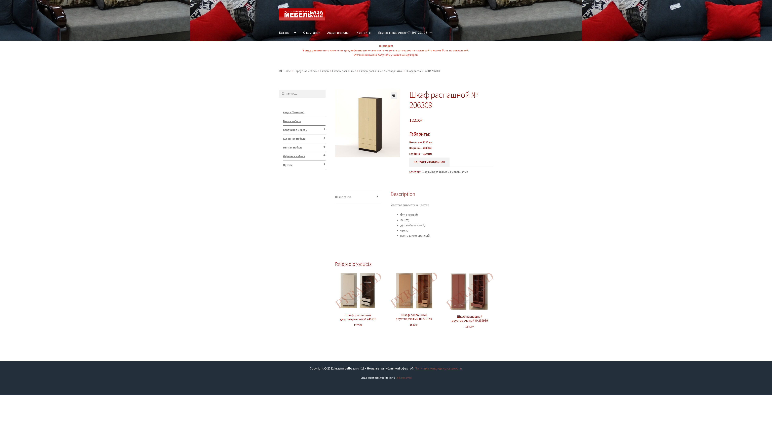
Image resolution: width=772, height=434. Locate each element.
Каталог (285, 33)
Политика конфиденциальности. (438, 368)
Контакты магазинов (429, 162)
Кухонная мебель (294, 138)
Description (343, 197)
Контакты (363, 33)
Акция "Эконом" (293, 112)
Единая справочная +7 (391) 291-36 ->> (405, 33)
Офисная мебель (294, 156)
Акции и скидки (338, 33)
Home (287, 71)
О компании (311, 33)
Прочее (288, 165)
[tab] (358, 197)
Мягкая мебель (292, 147)
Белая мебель (292, 121)
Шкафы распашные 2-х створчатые (381, 71)
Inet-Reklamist (404, 377)
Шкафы (324, 71)
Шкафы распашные (344, 71)
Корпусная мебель (305, 71)
